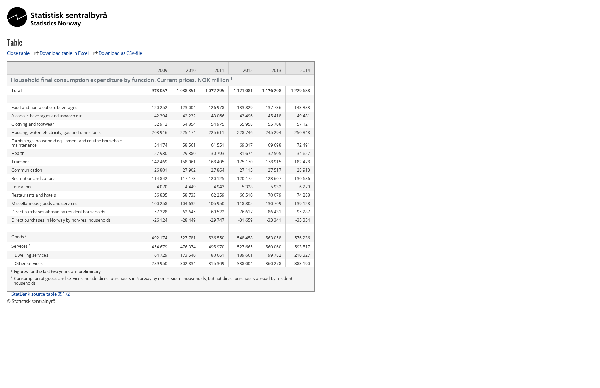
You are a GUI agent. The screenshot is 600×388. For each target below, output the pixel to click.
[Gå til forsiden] (57, 17)
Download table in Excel (64, 53)
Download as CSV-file (120, 53)
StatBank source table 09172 (40, 294)
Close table (18, 53)
